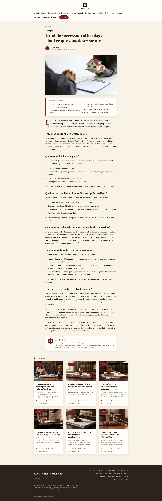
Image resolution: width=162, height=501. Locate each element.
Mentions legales (119, 480)
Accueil (36, 13)
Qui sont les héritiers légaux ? (59, 107)
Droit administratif (77, 13)
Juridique (37, 17)
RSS (127, 480)
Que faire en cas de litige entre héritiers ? (96, 112)
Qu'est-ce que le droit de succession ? (62, 104)
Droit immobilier (63, 13)
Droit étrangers (110, 13)
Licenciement (90, 13)
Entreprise (45, 17)
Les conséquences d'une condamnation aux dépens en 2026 (109, 386)
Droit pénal (52, 13)
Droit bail (100, 13)
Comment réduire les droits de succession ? (97, 109)
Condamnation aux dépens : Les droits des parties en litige (48, 433)
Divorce (43, 13)
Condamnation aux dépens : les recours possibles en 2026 (80, 385)
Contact (64, 17)
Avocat (119, 13)
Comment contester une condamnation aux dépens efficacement (110, 434)
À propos (54, 17)
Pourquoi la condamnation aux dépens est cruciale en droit (79, 434)
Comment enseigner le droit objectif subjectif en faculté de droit (45, 386)
